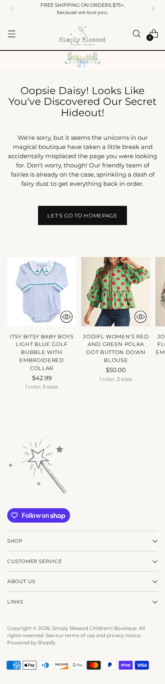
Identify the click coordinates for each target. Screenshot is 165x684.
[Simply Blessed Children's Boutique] (82, 34)
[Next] (153, 9)
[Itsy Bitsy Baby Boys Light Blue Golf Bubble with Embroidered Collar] (41, 291)
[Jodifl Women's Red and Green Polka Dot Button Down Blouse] (115, 291)
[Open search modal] (136, 34)
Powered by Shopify (31, 643)
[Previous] (12, 9)
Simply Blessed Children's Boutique (94, 628)
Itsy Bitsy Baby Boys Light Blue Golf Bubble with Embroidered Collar (41, 352)
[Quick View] (66, 316)
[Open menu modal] (11, 34)
